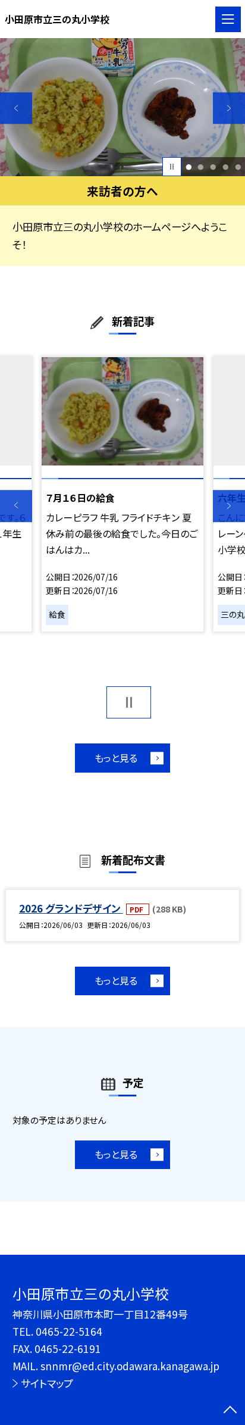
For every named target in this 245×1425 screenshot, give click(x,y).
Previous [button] (16, 108)
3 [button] (213, 167)
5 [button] (238, 167)
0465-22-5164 (69, 1331)
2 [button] (201, 167)
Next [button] (229, 108)
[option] (122, 107)
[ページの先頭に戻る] (230, 1410)
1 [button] (188, 167)
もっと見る (116, 758)
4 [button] (225, 167)
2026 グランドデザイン (71, 908)
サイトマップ (47, 1383)
